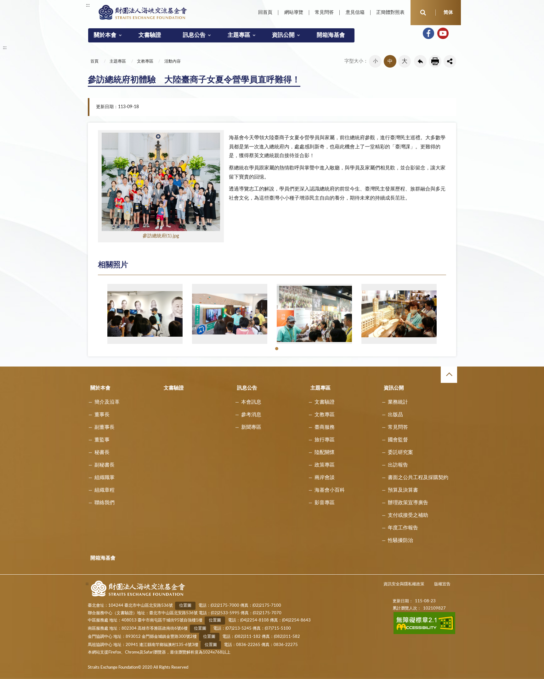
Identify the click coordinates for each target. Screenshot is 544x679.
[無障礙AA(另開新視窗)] (424, 633)
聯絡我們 (104, 502)
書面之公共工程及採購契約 (418, 477)
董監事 (102, 439)
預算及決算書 (403, 490)
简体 (448, 12)
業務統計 (398, 402)
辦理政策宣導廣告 (408, 502)
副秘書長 (104, 464)
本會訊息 (251, 402)
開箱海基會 (331, 35)
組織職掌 (104, 477)
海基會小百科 (329, 490)
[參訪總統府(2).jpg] (399, 314)
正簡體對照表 (390, 12)
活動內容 (172, 61)
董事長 (102, 414)
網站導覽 (293, 12)
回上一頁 (420, 61)
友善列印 (435, 61)
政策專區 (324, 464)
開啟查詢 (423, 12)
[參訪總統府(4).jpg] (229, 314)
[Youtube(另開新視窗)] (443, 33)
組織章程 (104, 490)
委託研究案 (400, 452)
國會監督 (398, 439)
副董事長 (104, 427)
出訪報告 (398, 464)
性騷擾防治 (400, 540)
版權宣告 (442, 584)
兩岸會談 (324, 477)
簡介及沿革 (107, 402)
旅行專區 (324, 439)
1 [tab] (277, 349)
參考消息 (251, 414)
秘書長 (102, 452)
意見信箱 (355, 12)
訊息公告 (194, 35)
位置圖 (185, 606)
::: (88, 5)
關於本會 (105, 35)
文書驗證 (150, 35)
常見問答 (324, 12)
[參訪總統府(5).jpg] (145, 314)
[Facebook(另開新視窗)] (428, 33)
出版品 (395, 414)
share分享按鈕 (450, 61)
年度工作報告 (403, 527)
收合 (449, 375)
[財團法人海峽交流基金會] (143, 12)
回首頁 (265, 12)
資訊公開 (283, 35)
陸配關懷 (324, 452)
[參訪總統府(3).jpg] (314, 314)
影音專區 (324, 502)
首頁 (94, 61)
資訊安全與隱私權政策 (403, 584)
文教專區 (145, 61)
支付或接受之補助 (408, 515)
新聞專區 (251, 427)
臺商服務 (324, 427)
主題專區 (239, 35)
